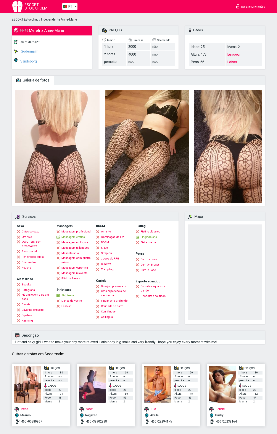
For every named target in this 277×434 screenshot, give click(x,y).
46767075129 (30, 42)
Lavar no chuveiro (33, 309)
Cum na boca (149, 259)
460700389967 (31, 421)
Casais (26, 304)
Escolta (26, 284)
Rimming (27, 320)
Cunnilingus (108, 311)
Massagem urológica (74, 242)
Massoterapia (70, 253)
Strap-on (106, 253)
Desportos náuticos (153, 296)
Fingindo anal (149, 237)
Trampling (107, 269)
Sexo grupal (29, 251)
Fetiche (26, 267)
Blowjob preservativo (114, 286)
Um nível (27, 237)
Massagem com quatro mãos (76, 260)
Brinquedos (29, 262)
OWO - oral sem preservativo (31, 244)
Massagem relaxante (74, 273)
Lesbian (66, 306)
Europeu (233, 54)
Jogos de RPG (110, 258)
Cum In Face (148, 270)
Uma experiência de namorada (113, 293)
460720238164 (226, 421)
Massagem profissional (76, 231)
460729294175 (161, 421)
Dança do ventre (71, 300)
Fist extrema (148, 242)
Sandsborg (28, 61)
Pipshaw (27, 315)
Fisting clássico (150, 231)
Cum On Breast (150, 264)
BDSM (105, 242)
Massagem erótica (73, 237)
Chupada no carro (112, 306)
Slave (104, 247)
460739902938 (96, 421)
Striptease (67, 295)
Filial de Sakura (70, 278)
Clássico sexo (30, 231)
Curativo (106, 264)
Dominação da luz (112, 237)
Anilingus (107, 317)
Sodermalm (29, 51)
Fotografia (28, 289)
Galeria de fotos (36, 80)
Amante (106, 231)
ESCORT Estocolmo (25, 19)
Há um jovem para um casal (35, 297)
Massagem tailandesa (75, 247)
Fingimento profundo (114, 300)
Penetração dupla (33, 256)
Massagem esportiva (74, 267)
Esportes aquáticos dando (153, 288)
